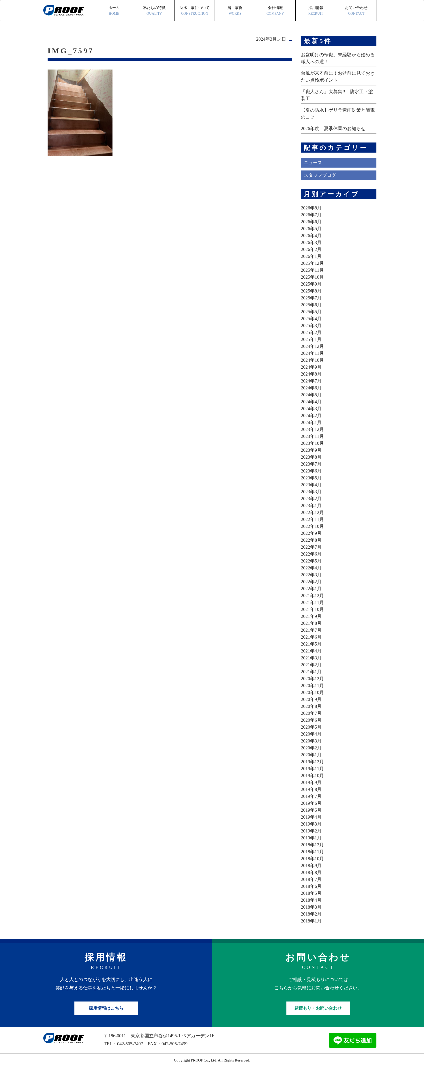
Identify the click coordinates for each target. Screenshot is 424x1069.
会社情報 (275, 10)
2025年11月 (312, 270)
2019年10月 (312, 775)
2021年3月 (311, 657)
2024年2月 (311, 415)
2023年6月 (311, 470)
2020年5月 (311, 727)
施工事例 (235, 10)
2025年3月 (311, 325)
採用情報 (315, 10)
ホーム (114, 10)
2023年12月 (312, 429)
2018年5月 (311, 893)
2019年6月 (311, 803)
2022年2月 (311, 581)
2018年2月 (311, 914)
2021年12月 (312, 595)
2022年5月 (311, 560)
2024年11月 (312, 353)
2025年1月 (311, 339)
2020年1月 (311, 754)
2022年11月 (312, 519)
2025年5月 (311, 311)
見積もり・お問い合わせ (318, 1008)
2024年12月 (312, 346)
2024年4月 (311, 401)
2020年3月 (311, 740)
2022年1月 (311, 588)
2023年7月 (311, 464)
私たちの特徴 (154, 10)
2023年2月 (311, 498)
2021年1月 (311, 671)
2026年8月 (311, 207)
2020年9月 (311, 699)
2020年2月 (311, 747)
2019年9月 (311, 782)
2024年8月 (311, 374)
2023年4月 (311, 484)
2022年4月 (311, 567)
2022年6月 (311, 554)
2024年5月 (311, 394)
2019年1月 (311, 837)
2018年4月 (311, 900)
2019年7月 (311, 796)
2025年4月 (311, 318)
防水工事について (195, 10)
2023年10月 (312, 443)
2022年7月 (311, 547)
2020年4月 (311, 734)
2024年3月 (311, 408)
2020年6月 (311, 720)
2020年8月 (311, 706)
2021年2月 (311, 664)
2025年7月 (311, 297)
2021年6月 (311, 637)
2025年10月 (312, 277)
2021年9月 (311, 616)
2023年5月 (311, 477)
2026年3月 (311, 242)
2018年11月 (312, 851)
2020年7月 (311, 713)
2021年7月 (311, 630)
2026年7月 (311, 214)
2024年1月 (311, 422)
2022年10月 (312, 526)
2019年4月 (311, 817)
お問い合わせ (356, 10)
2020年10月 (312, 692)
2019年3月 (311, 824)
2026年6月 (311, 221)
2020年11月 (312, 685)
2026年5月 (311, 228)
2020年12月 (312, 678)
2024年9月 (311, 367)
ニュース (313, 162)
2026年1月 (311, 256)
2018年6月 (311, 886)
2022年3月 (311, 574)
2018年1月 (311, 920)
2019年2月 (311, 830)
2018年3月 (311, 907)
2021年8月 (311, 623)
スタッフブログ (320, 175)
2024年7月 (311, 380)
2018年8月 (311, 872)
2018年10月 (312, 858)
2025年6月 (311, 304)
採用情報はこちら (106, 1008)
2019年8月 (311, 789)
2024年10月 (312, 360)
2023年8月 (311, 457)
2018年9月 (311, 865)
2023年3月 (311, 491)
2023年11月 (312, 436)
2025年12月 (312, 263)
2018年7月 (311, 879)
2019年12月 (312, 761)
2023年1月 (311, 505)
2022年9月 (311, 533)
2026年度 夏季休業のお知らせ (333, 128)
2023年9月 (311, 450)
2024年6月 (311, 387)
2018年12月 (312, 844)
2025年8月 (311, 290)
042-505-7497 (130, 1043)
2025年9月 (311, 284)
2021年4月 (311, 650)
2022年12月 (312, 512)
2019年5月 (311, 810)
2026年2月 (311, 249)
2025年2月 (311, 332)
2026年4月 (311, 235)
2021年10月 (312, 609)
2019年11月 (312, 768)
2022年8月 (311, 540)
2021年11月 (312, 602)
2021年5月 (311, 644)
